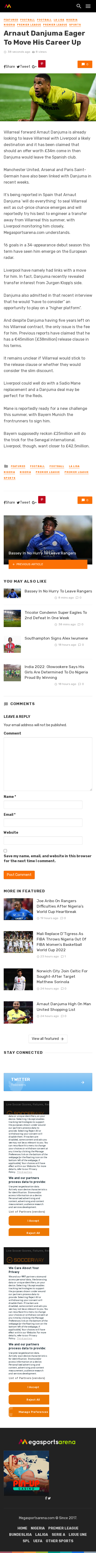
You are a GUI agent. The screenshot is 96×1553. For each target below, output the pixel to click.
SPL (26, 1541)
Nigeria (72, 20)
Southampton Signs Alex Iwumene (56, 638)
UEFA (37, 1541)
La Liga (59, 20)
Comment (12, 733)
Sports (75, 25)
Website (11, 832)
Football (27, 20)
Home (22, 1528)
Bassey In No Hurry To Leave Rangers (58, 591)
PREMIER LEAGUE (55, 25)
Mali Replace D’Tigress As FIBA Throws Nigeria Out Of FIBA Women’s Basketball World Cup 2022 (61, 941)
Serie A (58, 1535)
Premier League (29, 25)
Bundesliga (20, 1535)
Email (10, 815)
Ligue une (78, 1535)
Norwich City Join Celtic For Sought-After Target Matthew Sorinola (62, 976)
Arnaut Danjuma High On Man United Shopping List (64, 1007)
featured (11, 20)
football (44, 20)
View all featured (45, 1039)
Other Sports (59, 1541)
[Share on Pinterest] (42, 63)
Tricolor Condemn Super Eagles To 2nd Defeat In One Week (56, 615)
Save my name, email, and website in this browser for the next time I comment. (48, 858)
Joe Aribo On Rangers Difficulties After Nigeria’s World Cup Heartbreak (60, 906)
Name (10, 797)
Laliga (41, 1535)
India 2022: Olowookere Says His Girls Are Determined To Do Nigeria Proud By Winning (56, 672)
